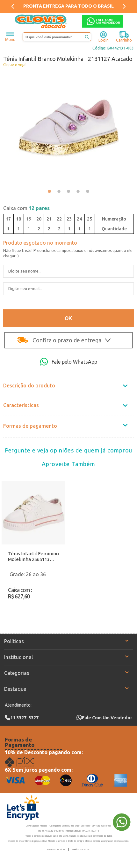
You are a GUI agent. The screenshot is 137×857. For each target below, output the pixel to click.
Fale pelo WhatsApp (74, 362)
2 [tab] (59, 191)
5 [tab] (87, 191)
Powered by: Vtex (56, 849)
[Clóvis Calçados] (41, 21)
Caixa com (26, 208)
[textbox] (57, 37)
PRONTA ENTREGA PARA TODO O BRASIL (68, 6)
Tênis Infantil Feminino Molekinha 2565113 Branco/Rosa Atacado (33, 556)
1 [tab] (49, 191)
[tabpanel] (68, 128)
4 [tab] (78, 191)
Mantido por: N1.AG (81, 849)
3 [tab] (68, 191)
